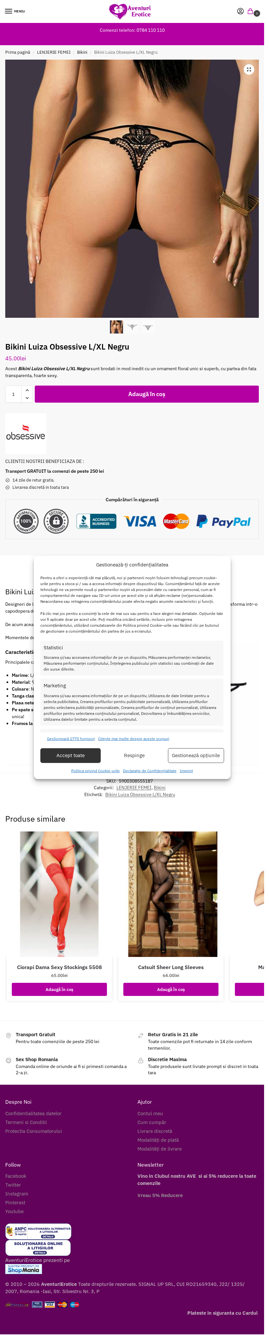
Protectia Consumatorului (33, 1131)
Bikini (82, 52)
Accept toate (70, 755)
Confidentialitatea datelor (33, 1113)
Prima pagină (17, 52)
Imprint (186, 770)
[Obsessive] (25, 433)
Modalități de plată (158, 1140)
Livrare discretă (154, 1131)
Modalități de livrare (159, 1149)
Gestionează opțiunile (196, 755)
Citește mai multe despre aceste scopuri (133, 738)
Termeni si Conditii (26, 1122)
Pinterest (15, 1202)
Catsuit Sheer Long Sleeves (171, 967)
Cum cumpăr (151, 1122)
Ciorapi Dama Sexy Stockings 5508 (59, 967)
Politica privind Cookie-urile (95, 770)
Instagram (16, 1194)
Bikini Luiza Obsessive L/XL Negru (140, 794)
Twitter (13, 1185)
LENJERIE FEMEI (54, 52)
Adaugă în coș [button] (59, 989)
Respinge (134, 755)
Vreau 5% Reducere (160, 1195)
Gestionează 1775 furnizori (71, 738)
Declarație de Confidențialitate (149, 770)
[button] (251, 11)
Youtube (14, 1211)
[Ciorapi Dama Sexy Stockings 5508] (59, 894)
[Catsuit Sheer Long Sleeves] (170, 894)
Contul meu (150, 1113)
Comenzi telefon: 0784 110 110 (132, 30)
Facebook (15, 1176)
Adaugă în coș (146, 394)
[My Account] (240, 11)
